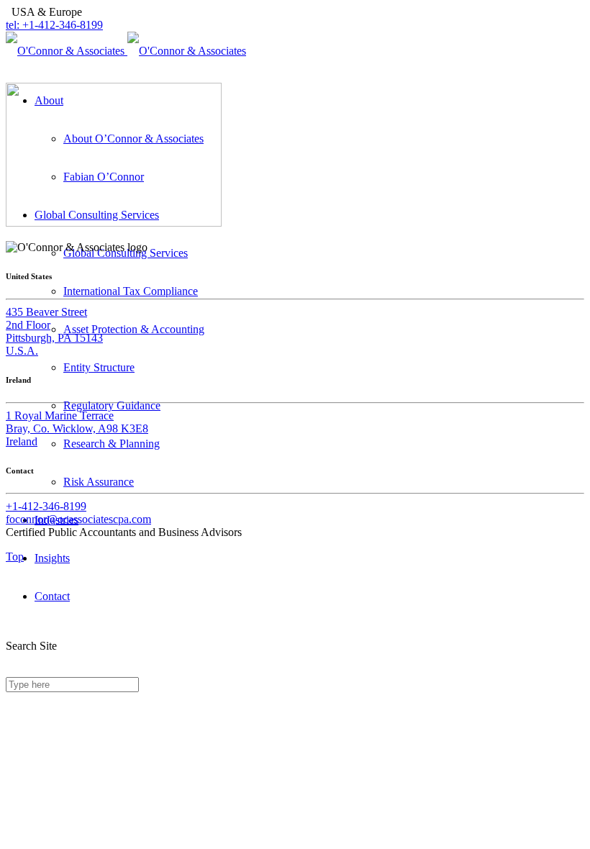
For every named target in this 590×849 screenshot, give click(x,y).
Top (15, 556)
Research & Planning (111, 443)
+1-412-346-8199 (46, 506)
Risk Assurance (98, 482)
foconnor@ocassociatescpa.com (78, 519)
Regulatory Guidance (111, 405)
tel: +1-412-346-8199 (54, 25)
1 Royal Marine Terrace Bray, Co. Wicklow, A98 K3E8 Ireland (77, 428)
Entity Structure (99, 367)
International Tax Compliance (130, 291)
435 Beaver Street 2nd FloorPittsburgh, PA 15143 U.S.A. (54, 331)
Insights (52, 558)
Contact (52, 596)
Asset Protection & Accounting (133, 329)
